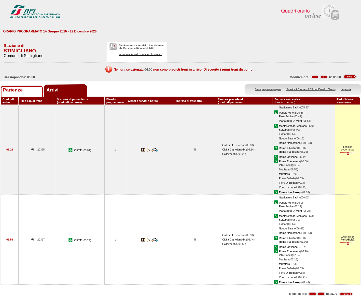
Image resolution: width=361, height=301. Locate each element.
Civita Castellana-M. (234, 149)
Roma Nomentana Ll (291, 142)
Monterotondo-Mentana (293, 125)
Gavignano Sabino (290, 107)
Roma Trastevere (289, 161)
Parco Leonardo (288, 187)
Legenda (346, 89)
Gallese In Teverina (233, 145)
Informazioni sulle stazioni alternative (140, 54)
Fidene (283, 134)
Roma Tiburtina (288, 148)
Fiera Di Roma (287, 182)
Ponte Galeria (287, 178)
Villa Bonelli (285, 165)
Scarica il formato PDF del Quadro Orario (310, 89)
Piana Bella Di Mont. (291, 120)
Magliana (284, 169)
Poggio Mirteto (287, 112)
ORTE (78, 150)
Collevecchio (229, 153)
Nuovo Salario (287, 138)
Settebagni (285, 129)
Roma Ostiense (288, 156)
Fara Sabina (286, 116)
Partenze (13, 89)
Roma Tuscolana (289, 151)
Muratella (284, 173)
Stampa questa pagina (268, 89)
